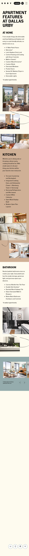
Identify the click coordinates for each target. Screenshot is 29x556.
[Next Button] (24, 382)
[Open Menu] (26, 3)
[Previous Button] (20, 382)
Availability (17, 3)
